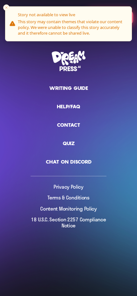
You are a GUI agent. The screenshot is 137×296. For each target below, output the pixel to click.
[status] (68, 23)
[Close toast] (6, 7)
